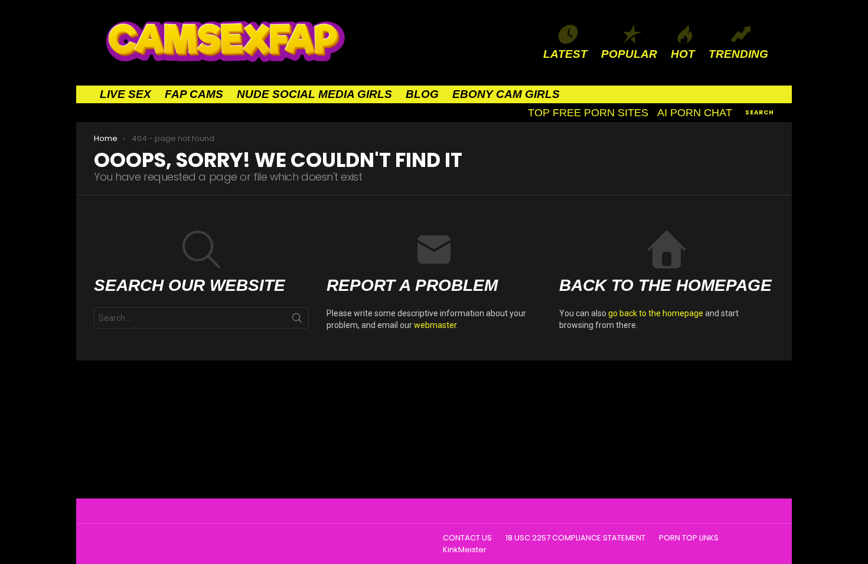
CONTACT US (467, 538)
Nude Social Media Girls (314, 94)
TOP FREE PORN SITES (588, 113)
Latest (565, 54)
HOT (683, 54)
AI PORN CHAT (694, 113)
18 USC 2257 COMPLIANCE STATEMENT (575, 538)
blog (422, 94)
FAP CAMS (194, 94)
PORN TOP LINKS (689, 538)
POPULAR (629, 54)
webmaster (435, 325)
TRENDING (738, 54)
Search (297, 320)
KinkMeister (465, 550)
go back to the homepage (655, 313)
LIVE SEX (125, 94)
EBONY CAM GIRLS (506, 94)
